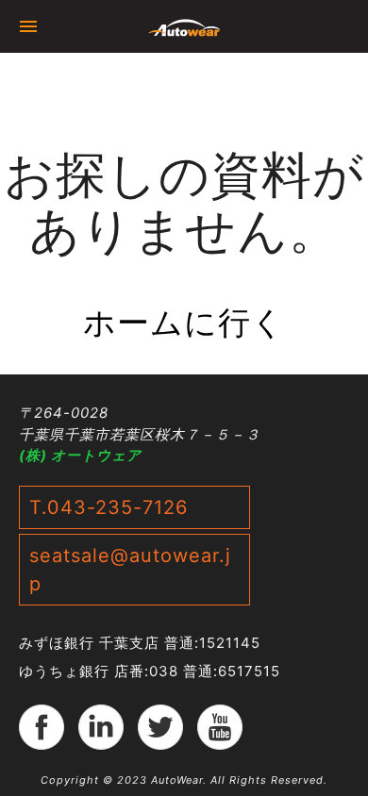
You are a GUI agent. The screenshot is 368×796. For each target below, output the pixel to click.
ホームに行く (184, 322)
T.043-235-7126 (108, 507)
